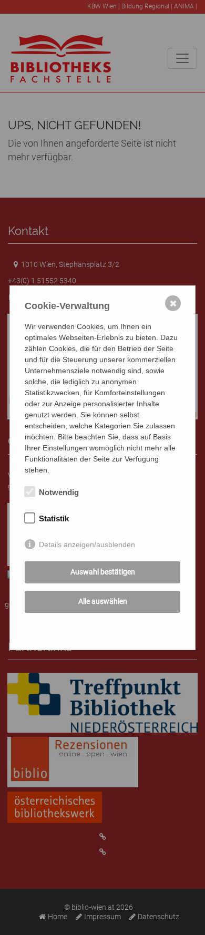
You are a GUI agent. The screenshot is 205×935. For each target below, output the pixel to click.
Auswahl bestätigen (102, 572)
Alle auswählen (102, 601)
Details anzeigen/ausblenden (87, 544)
